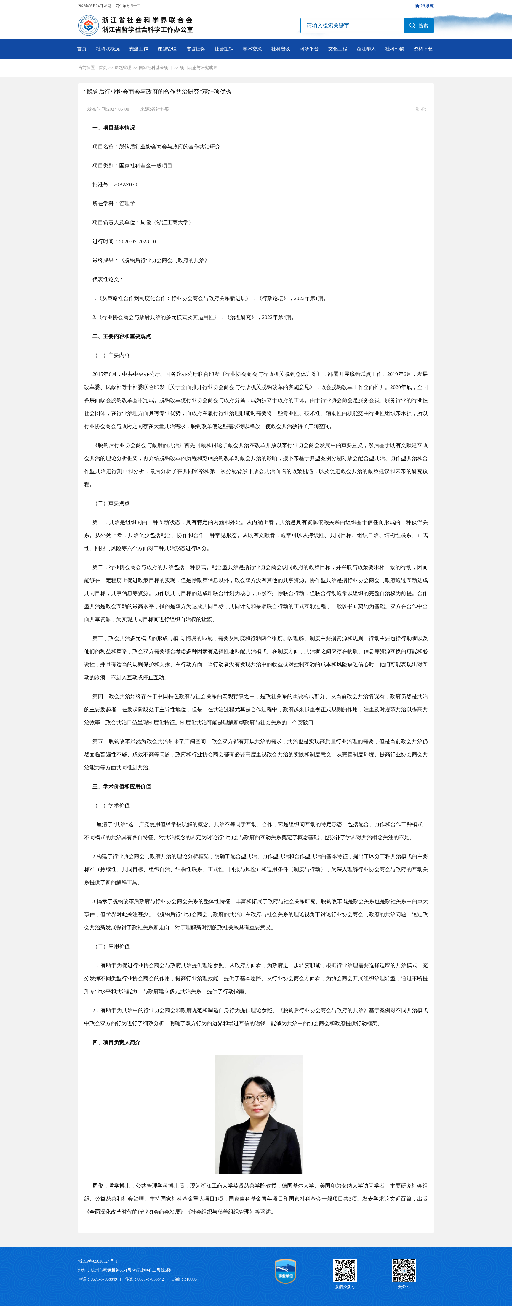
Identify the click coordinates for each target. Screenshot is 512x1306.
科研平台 (309, 48)
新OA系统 (424, 6)
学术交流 (252, 48)
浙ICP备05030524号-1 (97, 1261)
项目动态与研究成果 (198, 67)
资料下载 (423, 48)
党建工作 (138, 48)
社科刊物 (394, 48)
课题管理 (167, 48)
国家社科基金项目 (155, 67)
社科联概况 (108, 48)
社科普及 (280, 48)
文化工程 (337, 48)
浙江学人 (366, 48)
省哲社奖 (195, 48)
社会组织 (224, 48)
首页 (82, 48)
